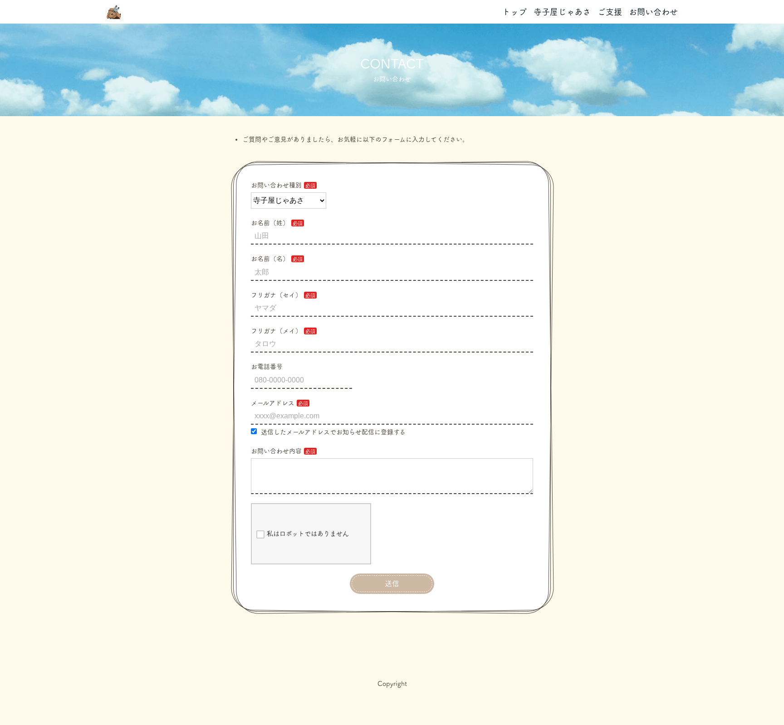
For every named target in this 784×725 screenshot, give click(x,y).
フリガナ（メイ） (276, 331)
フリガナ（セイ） (276, 295)
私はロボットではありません (308, 533)
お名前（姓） (270, 223)
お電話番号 (267, 366)
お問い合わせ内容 (276, 451)
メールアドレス (272, 403)
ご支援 (610, 12)
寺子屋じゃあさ (562, 12)
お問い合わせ (653, 12)
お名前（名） (270, 258)
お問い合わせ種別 (276, 185)
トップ (514, 12)
